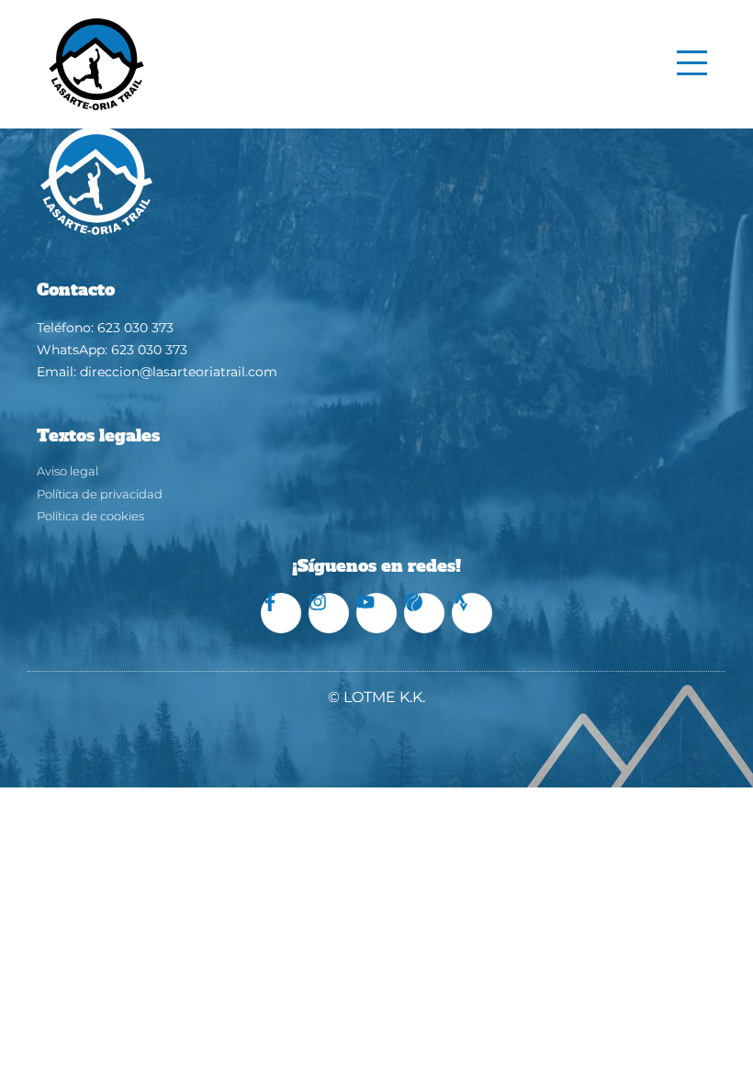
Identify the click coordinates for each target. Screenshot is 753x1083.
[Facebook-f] (281, 613)
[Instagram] (329, 613)
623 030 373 (135, 327)
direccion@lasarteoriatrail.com (178, 371)
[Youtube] (376, 613)
